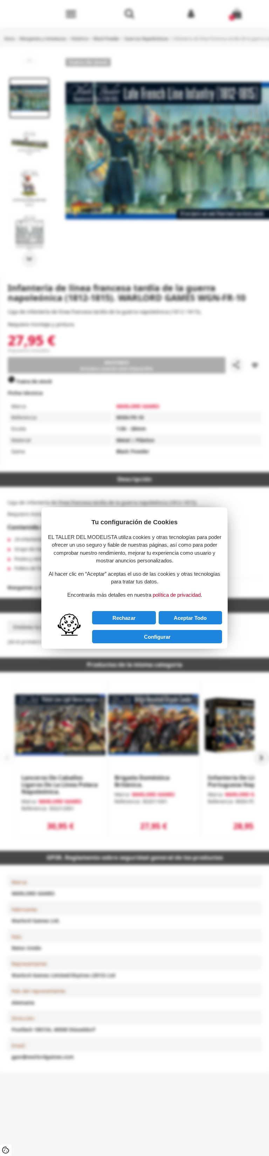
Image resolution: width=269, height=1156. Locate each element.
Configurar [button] (157, 637)
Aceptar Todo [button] (190, 618)
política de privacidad (177, 595)
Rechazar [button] (124, 618)
